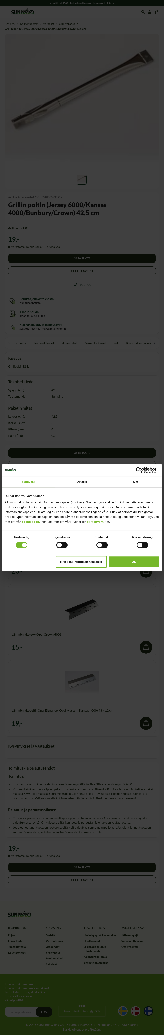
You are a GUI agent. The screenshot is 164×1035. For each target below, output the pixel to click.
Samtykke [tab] (28, 481)
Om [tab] (135, 481)
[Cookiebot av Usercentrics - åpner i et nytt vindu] (141, 470)
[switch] (62, 545)
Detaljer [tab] (82, 481)
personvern (95, 521)
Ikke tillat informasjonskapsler (81, 561)
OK (134, 561)
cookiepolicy (31, 521)
